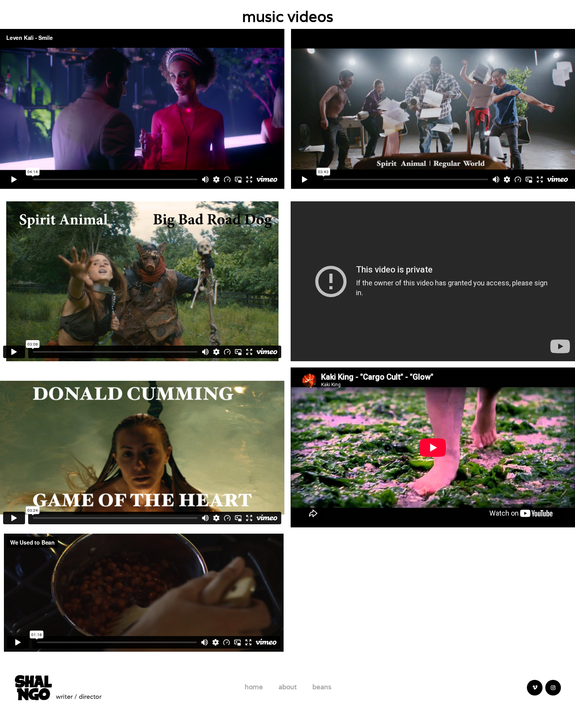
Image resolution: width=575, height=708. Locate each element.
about (288, 687)
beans (322, 687)
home (254, 687)
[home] (58, 686)
